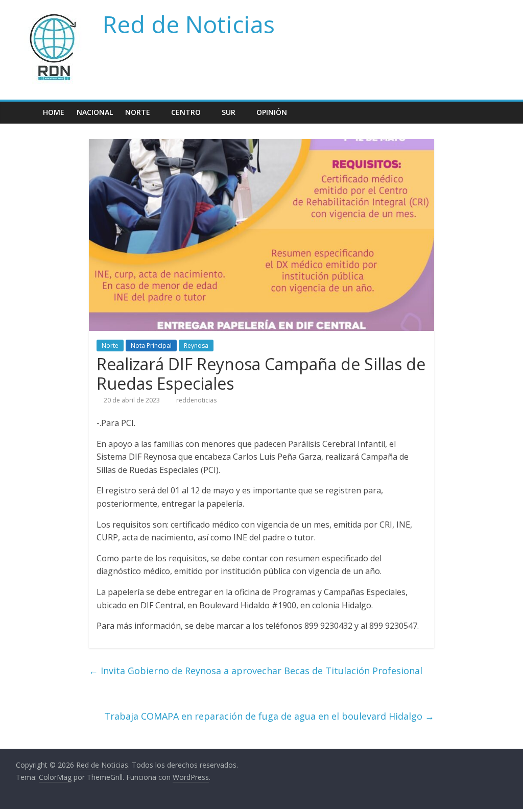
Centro (186, 112)
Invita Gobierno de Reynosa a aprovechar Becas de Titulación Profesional (255, 670)
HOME (53, 112)
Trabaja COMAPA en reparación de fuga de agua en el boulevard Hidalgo (269, 716)
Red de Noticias (189, 24)
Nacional (95, 112)
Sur (228, 112)
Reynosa (196, 345)
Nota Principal (151, 345)
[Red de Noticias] (26, 112)
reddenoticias (196, 400)
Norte (137, 112)
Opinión (271, 112)
